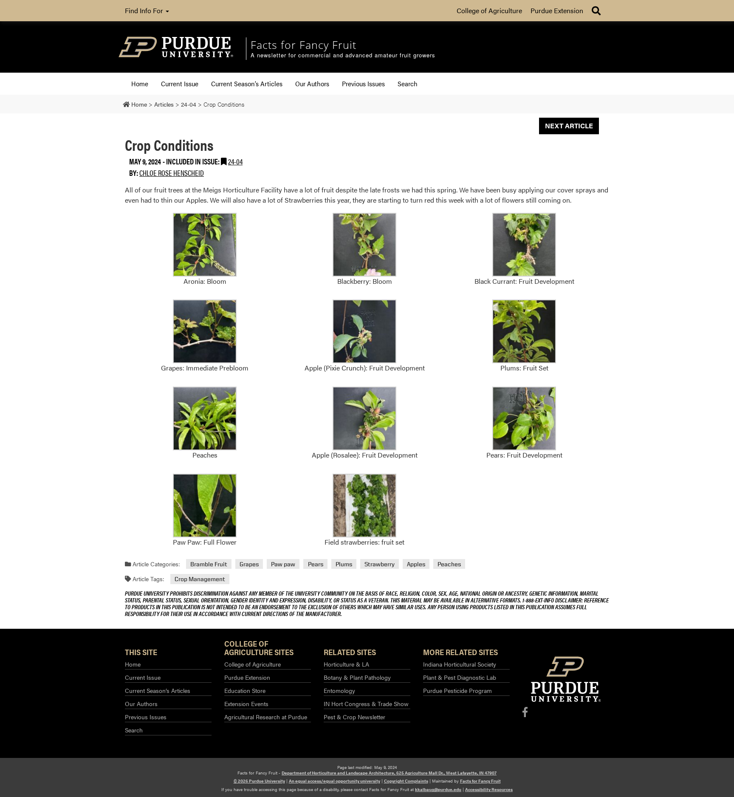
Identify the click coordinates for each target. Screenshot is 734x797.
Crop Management (200, 579)
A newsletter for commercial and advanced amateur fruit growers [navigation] (343, 55)
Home (139, 83)
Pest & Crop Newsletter (354, 716)
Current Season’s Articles (246, 83)
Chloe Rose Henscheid (171, 172)
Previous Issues (363, 83)
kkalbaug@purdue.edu (438, 789)
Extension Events (246, 703)
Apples (416, 564)
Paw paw (283, 564)
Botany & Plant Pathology (357, 677)
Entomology (339, 690)
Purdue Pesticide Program (457, 690)
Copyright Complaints (406, 781)
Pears (315, 564)
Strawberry (379, 564)
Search (408, 83)
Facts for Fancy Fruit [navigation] (303, 44)
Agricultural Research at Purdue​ (265, 716)
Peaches (449, 564)
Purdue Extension (557, 10)
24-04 (235, 161)
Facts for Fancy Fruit (480, 781)
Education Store (244, 690)
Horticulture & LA (346, 664)
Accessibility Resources (489, 789)
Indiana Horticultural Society (459, 664)
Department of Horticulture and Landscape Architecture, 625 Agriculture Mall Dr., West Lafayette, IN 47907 (389, 773)
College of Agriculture (489, 10)
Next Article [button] (569, 125)
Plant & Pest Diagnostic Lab (459, 677)
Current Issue (179, 83)
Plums (344, 564)
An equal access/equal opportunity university (334, 781)
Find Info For (145, 10)
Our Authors (312, 83)
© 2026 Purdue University (259, 781)
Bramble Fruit (208, 564)
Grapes (249, 564)
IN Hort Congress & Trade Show (366, 703)
